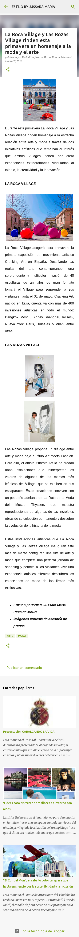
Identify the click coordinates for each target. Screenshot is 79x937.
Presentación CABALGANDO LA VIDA (29, 731)
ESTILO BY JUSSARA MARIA (33, 7)
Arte (10, 635)
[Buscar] (73, 7)
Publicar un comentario (24, 668)
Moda (22, 635)
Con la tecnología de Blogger (42, 931)
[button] (7, 70)
